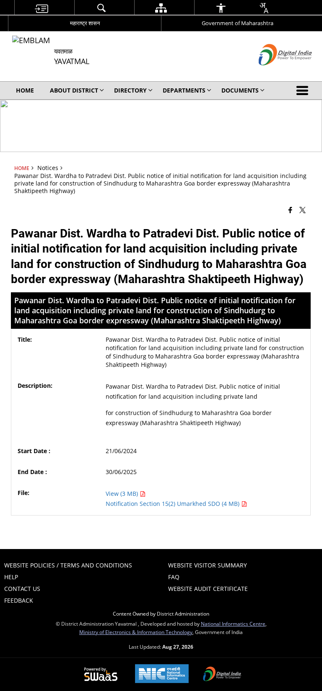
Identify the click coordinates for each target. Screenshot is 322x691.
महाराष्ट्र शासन (85, 23)
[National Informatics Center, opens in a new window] (162, 674)
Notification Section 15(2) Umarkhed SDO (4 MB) (173, 504)
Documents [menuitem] (240, 90)
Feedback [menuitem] (18, 600)
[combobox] (263, 8)
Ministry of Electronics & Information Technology (135, 632)
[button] (304, 90)
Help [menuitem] (11, 577)
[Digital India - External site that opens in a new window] (275, 72)
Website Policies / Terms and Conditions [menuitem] (68, 565)
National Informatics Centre (233, 623)
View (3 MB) (123, 494)
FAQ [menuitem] (173, 577)
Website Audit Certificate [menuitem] (208, 589)
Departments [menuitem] (184, 90)
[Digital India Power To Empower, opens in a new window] (222, 674)
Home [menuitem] (25, 90)
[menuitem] (41, 7)
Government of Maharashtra (237, 23)
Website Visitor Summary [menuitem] (207, 565)
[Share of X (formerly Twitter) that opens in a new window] (302, 209)
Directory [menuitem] (130, 90)
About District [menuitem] (74, 90)
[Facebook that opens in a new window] (290, 209)
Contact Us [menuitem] (22, 589)
